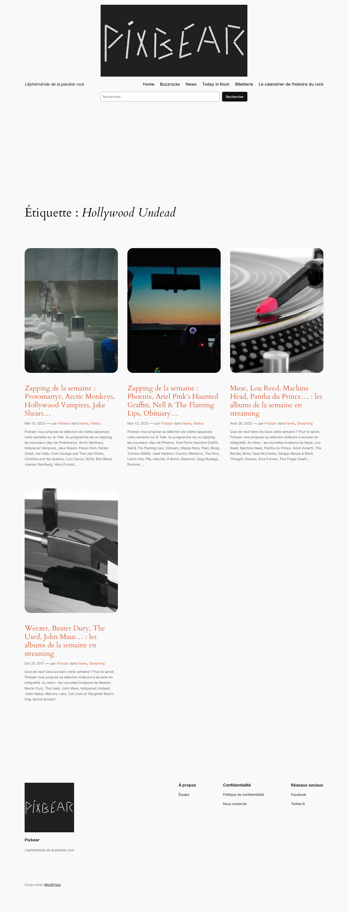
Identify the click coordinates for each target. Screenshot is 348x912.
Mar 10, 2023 (35, 423)
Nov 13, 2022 (137, 423)
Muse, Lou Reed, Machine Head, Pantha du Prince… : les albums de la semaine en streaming (276, 401)
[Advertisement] (174, 144)
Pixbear (64, 423)
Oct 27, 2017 (34, 663)
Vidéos (95, 423)
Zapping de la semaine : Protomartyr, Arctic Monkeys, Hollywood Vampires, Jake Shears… (70, 401)
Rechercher (235, 97)
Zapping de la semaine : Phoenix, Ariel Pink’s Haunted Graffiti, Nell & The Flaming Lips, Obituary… (172, 401)
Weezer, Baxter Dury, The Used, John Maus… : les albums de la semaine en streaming (65, 641)
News (84, 423)
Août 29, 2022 (241, 423)
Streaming (305, 423)
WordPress (52, 885)
